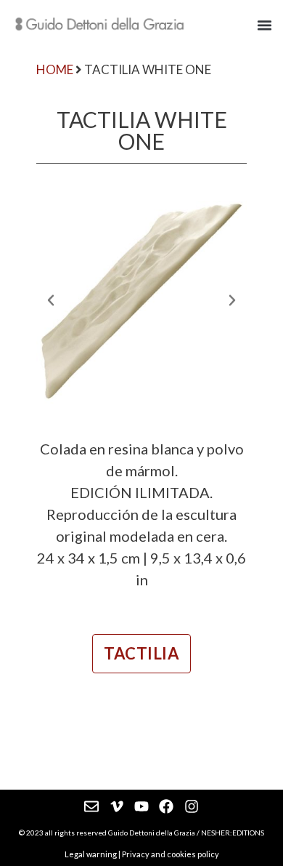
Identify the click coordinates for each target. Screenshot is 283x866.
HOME (54, 69)
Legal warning (91, 854)
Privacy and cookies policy (170, 854)
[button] (264, 24)
